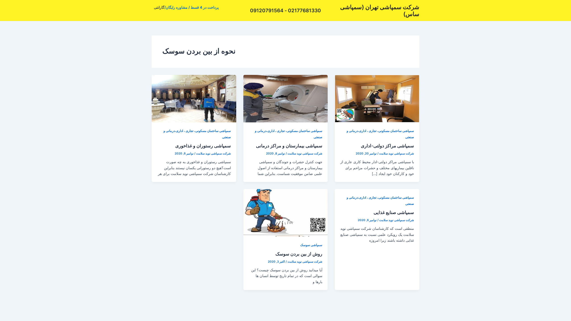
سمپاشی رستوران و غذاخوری (203, 145)
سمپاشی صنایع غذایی (394, 212)
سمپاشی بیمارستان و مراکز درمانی (289, 145)
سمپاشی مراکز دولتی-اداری (387, 145)
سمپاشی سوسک (311, 245)
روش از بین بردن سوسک (298, 254)
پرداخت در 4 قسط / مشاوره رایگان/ (191, 7)
